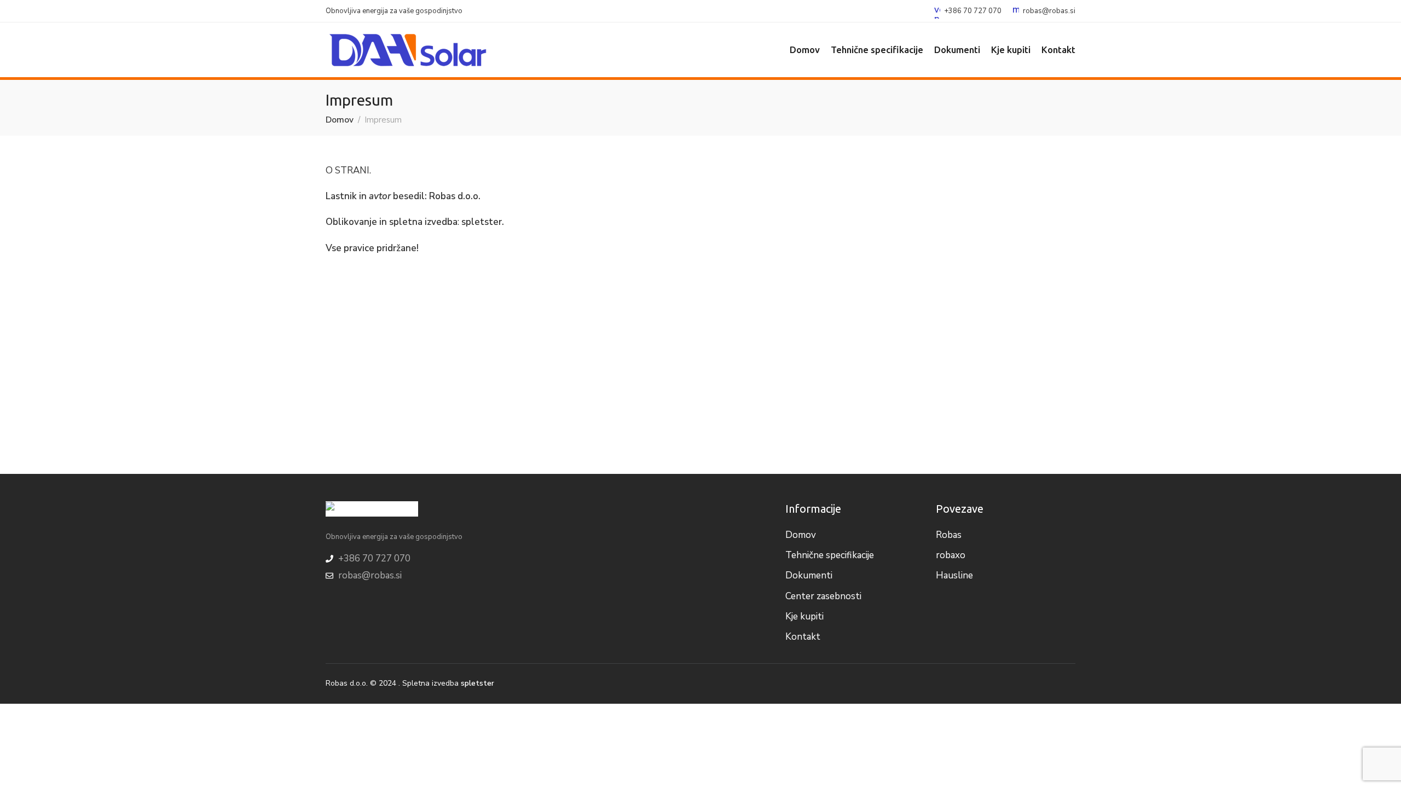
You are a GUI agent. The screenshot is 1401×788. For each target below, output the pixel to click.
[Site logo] (408, 50)
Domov (340, 119)
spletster (481, 222)
